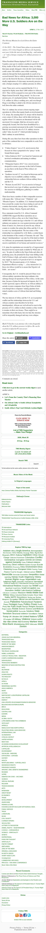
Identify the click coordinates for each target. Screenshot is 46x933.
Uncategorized (6, 858)
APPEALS (5, 725)
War (5, 622)
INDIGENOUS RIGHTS (9, 765)
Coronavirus (9, 560)
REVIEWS (5, 772)
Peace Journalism (18, 10)
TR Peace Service (7, 534)
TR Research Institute (8, 537)
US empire (7, 619)
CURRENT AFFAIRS (8, 821)
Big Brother (39, 553)
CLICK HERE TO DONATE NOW (23, 419)
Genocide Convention (20, 574)
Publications (5, 504)
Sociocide (22, 611)
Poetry (20, 604)
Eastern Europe (30, 565)
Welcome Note (6, 506)
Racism (25, 606)
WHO (27, 624)
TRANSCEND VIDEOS (9, 642)
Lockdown (13, 593)
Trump (5, 616)
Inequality (20, 581)
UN (20, 617)
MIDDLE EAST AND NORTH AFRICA (13, 728)
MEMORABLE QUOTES (9, 686)
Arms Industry (17, 553)
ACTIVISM (5, 684)
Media (29, 593)
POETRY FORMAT (7, 844)
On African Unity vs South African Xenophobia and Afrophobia (23, 403)
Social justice (12, 611)
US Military (16, 619)
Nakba (7, 597)
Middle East (37, 593)
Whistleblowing (19, 624)
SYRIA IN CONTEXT (8, 737)
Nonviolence (22, 597)
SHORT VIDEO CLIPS (8, 856)
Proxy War (6, 606)
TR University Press (8, 539)
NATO (13, 597)
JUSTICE (4, 693)
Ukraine (15, 616)
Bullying (19, 555)
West (40, 622)
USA (40, 616)
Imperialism (31, 579)
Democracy (7, 565)
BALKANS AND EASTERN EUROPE (13, 704)
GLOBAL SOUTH (7, 718)
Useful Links (5, 898)
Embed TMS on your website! (23, 919)
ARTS (3, 788)
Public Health (16, 606)
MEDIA (4, 716)
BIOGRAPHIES (6, 649)
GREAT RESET (6, 793)
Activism (7, 551)
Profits (40, 604)
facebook (9, 342)
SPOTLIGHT (5, 723)
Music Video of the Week (9, 865)
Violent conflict (36, 619)
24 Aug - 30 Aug (23, 441)
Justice (17, 590)
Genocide (7, 574)
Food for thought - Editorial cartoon (22, 572)
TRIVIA (4, 811)
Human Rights (12, 579)
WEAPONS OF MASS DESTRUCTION (13, 665)
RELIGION (5, 783)
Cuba (24, 562)
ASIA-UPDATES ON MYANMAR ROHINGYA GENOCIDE (19, 702)
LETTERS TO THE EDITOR (10, 825)
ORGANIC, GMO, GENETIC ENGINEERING (15, 770)
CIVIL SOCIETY (6, 818)
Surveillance (32, 614)
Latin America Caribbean (31, 590)
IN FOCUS (5, 679)
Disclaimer (5, 903)
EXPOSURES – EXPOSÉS (10, 756)
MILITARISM (5, 670)
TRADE (4, 797)
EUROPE (4, 714)
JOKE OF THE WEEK (8, 849)
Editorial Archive (7, 499)
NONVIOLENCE (7, 660)
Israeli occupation (28, 588)
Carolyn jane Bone (7, 874)
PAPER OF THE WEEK (9, 644)
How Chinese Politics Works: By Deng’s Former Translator (19, 490)
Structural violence (20, 613)
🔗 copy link (21, 342)
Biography (6, 555)
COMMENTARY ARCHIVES (10, 860)
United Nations (30, 616)
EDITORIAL (5, 635)
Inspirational (29, 581)
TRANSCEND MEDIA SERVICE (20, 2)
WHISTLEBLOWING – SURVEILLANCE (14, 763)
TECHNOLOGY (6, 677)
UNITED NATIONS (7, 739)
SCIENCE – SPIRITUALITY (10, 832)
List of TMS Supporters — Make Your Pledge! (23, 431)
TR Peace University (8, 532)
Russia (15, 609)
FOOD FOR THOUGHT (9, 839)
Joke (38, 588)
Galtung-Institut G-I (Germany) (11, 541)
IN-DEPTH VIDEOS (7, 853)
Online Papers (6, 502)
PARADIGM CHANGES (9, 767)
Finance (7, 572)
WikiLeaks (33, 624)
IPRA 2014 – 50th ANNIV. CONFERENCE (14, 862)
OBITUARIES (6, 846)
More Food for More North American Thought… (29, 874)
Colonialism (29, 557)
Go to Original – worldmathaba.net (15, 333)
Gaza (39, 571)
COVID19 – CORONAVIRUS (10, 830)
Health (21, 577)
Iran (30, 586)
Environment (31, 567)
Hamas (15, 577)
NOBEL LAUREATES (8, 653)
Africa (13, 551)
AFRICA (32, 29)
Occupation (14, 599)
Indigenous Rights (9, 581)
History (38, 577)
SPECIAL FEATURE (8, 781)
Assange (26, 553)
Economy (16, 567)
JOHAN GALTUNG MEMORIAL (11, 637)
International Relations (12, 586)
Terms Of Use (6, 900)
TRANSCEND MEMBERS (9, 663)
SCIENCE (5, 779)
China (34, 555)
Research (39, 606)
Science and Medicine (35, 609)
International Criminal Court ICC (30, 583)
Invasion (25, 586)
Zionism (23, 626)
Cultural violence (33, 562)
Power (34, 604)
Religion (32, 606)
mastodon (36, 338)
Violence (26, 619)
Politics (27, 604)
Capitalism (27, 555)
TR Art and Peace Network (10, 530)
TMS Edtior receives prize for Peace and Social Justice (18, 515)
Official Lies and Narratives (29, 599)
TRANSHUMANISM (8, 786)
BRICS (12, 555)
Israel (35, 585)
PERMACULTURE (7, 804)
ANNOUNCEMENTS (8, 646)
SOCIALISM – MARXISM (9, 753)
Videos (27, 10)
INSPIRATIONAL (7, 837)
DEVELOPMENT (7, 800)
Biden (32, 553)
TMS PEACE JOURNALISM (10, 651)
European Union (24, 569)
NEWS (4, 690)
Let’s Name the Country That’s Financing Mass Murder (23, 398)
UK (10, 617)
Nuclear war (31, 597)
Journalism (9, 590)
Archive (9, 10)
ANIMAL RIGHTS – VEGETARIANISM (13, 828)
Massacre (22, 593)
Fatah (40, 569)
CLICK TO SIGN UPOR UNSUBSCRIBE (23, 453)
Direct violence (18, 564)
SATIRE (4, 774)
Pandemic (38, 602)
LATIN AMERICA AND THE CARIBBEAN (14, 721)
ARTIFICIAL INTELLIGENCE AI (11, 746)
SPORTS (4, 835)
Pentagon (13, 604)
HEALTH (4, 760)
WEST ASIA (5, 742)
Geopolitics (34, 574)
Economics (8, 567)
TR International (6, 527)
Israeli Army (17, 588)
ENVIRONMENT (7, 751)
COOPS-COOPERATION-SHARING (12, 658)
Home (3, 10)
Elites (22, 567)
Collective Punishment (17, 557)
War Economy (23, 622)
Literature (6, 593)
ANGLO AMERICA (7, 688)
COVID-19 (30, 560)
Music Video (38, 595)
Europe (15, 569)
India (39, 579)
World (40, 624)
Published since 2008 (23, 930)
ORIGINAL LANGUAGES (9, 851)
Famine (35, 569)
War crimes (12, 622)
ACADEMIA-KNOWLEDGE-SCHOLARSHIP (15, 744)
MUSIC (4, 816)
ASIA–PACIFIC (6, 697)
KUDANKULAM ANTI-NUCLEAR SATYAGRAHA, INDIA (18, 807)
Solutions (30, 611)
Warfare (33, 621)
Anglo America (23, 550)
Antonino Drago (6, 888)
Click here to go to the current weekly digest (19, 387)
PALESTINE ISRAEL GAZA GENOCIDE (13, 730)
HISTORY (5, 758)
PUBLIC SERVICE (7, 809)
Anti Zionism (7, 553)
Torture (40, 614)
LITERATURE (6, 814)
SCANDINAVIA (6, 735)
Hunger (22, 579)
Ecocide (40, 565)
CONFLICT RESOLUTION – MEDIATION (14, 656)
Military (6, 595)
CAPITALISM (5, 749)
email (20, 338)
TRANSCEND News (8, 639)
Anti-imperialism (37, 551)
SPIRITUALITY (6, 842)
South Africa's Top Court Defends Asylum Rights (23, 408)
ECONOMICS (6, 795)
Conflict (38, 557)
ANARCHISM (6, 802)
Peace (5, 604)
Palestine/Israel (27, 602)
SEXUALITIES (6, 823)
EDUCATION (5, 709)
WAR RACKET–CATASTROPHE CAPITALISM (15, 695)
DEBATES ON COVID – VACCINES (12, 776)
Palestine (15, 601)
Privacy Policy (6, 905)
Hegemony (29, 577)
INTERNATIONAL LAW (9, 732)
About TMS (34, 10)
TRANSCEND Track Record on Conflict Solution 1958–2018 (20, 518)
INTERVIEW (5, 790)
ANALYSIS (5, 672)
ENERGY (4, 700)
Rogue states (6, 609)
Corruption (20, 560)
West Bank (8, 624)
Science (22, 609)
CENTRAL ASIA (6, 711)
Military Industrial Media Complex (21, 595)
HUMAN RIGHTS (7, 674)
